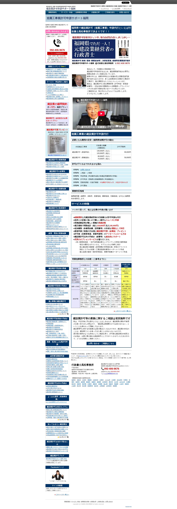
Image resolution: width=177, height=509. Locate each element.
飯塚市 (88, 382)
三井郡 (114, 380)
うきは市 (107, 380)
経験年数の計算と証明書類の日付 (57, 262)
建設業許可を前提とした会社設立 (57, 273)
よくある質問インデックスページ (57, 402)
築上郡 (106, 384)
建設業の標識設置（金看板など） (57, 321)
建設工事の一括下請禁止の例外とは (57, 427)
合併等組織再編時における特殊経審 (57, 376)
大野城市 (102, 386)
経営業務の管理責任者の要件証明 (57, 242)
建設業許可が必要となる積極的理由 (57, 178)
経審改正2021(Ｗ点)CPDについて (56, 370)
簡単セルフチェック (53, 224)
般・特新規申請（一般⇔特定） (56, 333)
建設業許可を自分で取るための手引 (57, 449)
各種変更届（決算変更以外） (55, 325)
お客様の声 (50, 93)
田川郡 (84, 386)
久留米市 (95, 380)
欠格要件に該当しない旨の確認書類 (57, 292)
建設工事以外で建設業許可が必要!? (57, 182)
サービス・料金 (51, 85)
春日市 (96, 386)
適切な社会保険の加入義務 (55, 217)
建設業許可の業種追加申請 (55, 329)
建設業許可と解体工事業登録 (55, 73)
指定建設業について (53, 203)
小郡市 (102, 380)
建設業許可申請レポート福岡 (55, 166)
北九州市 (119, 380)
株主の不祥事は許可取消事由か (56, 349)
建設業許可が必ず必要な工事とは (57, 193)
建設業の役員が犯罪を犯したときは (57, 347)
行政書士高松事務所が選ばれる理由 (57, 89)
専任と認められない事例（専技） (57, 240)
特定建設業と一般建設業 (54, 199)
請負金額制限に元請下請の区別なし (57, 435)
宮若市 (79, 384)
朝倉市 (111, 384)
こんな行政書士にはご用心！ (55, 94)
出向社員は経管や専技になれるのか (57, 252)
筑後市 (127, 384)
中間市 (126, 380)
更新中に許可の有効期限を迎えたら (57, 337)
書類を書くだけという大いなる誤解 (57, 447)
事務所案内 (67, 501)
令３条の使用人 (51, 246)
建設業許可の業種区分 (53, 201)
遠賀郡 (83, 382)
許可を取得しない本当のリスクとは (57, 184)
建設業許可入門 (51, 191)
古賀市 (84, 380)
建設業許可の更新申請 (53, 327)
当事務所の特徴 (85, 501)
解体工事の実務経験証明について (57, 71)
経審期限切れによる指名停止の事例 (57, 433)
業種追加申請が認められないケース (57, 228)
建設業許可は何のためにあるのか (57, 174)
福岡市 (74, 380)
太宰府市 (109, 386)
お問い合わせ (85, 170)
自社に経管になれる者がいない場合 (57, 250)
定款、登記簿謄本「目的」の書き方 (57, 277)
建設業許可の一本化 (53, 331)
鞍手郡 (84, 384)
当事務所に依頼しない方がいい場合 (57, 91)
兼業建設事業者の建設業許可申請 (57, 275)
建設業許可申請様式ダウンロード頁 (57, 451)
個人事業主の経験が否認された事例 (57, 310)
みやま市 (122, 382)
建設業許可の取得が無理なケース (57, 226)
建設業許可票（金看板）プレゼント (57, 96)
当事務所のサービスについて (55, 87)
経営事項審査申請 (52, 359)
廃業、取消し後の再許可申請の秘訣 (57, 351)
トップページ (105, 8)
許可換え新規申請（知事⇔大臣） (57, 335)
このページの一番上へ (62, 494)
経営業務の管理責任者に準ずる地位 (57, 248)
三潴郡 (128, 382)
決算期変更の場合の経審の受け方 (57, 77)
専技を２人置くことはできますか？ (57, 263)
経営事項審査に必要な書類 (55, 365)
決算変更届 (50, 323)
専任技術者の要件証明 (53, 244)
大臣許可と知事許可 (53, 197)
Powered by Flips (128, 506)
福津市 (78, 382)
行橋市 (90, 384)
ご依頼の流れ (100, 501)
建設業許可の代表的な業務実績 (56, 162)
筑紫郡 (115, 386)
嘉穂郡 (99, 382)
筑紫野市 (90, 386)
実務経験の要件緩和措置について (57, 260)
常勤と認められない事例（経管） (57, 238)
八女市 (122, 384)
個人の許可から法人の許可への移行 (57, 308)
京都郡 (100, 384)
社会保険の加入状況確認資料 (55, 294)
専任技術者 (50, 215)
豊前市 (95, 384)
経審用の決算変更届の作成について (57, 361)
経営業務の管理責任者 (53, 213)
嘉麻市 (94, 382)
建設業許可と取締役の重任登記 (56, 279)
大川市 (116, 382)
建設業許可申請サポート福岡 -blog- (56, 458)
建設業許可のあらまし (53, 195)
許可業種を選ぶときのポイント (56, 271)
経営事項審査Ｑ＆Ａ (53, 372)
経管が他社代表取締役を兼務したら (57, 429)
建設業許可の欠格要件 (53, 223)
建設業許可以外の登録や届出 (55, 390)
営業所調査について (53, 296)
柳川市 (111, 382)
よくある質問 (116, 8)
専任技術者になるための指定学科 (57, 256)
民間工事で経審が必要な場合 (55, 367)
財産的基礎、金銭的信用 (54, 221)
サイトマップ (128, 8)
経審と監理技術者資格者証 (55, 369)
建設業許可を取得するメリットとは (57, 176)
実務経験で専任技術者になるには (57, 258)
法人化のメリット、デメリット (56, 306)
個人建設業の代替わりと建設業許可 (57, 75)
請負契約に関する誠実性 (54, 219)
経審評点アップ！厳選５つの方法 (57, 69)
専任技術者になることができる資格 (57, 254)
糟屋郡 (90, 380)
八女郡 (74, 386)
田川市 (79, 386)
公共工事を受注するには (54, 388)
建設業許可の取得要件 (53, 211)
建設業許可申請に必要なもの (55, 290)
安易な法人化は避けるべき (55, 304)
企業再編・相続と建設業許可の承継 (57, 417)
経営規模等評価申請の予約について (57, 363)
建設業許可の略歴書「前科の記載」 (57, 413)
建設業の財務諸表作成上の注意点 (57, 281)
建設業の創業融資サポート (55, 392)
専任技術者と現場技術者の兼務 (56, 431)
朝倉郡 (116, 384)
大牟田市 (105, 382)
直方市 (74, 384)
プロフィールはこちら (79, 87)
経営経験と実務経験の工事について (57, 236)
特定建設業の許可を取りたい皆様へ (57, 415)
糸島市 (79, 380)
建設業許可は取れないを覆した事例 (57, 164)
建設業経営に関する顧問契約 (55, 98)
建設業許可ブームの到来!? (54, 180)
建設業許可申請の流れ (53, 289)
